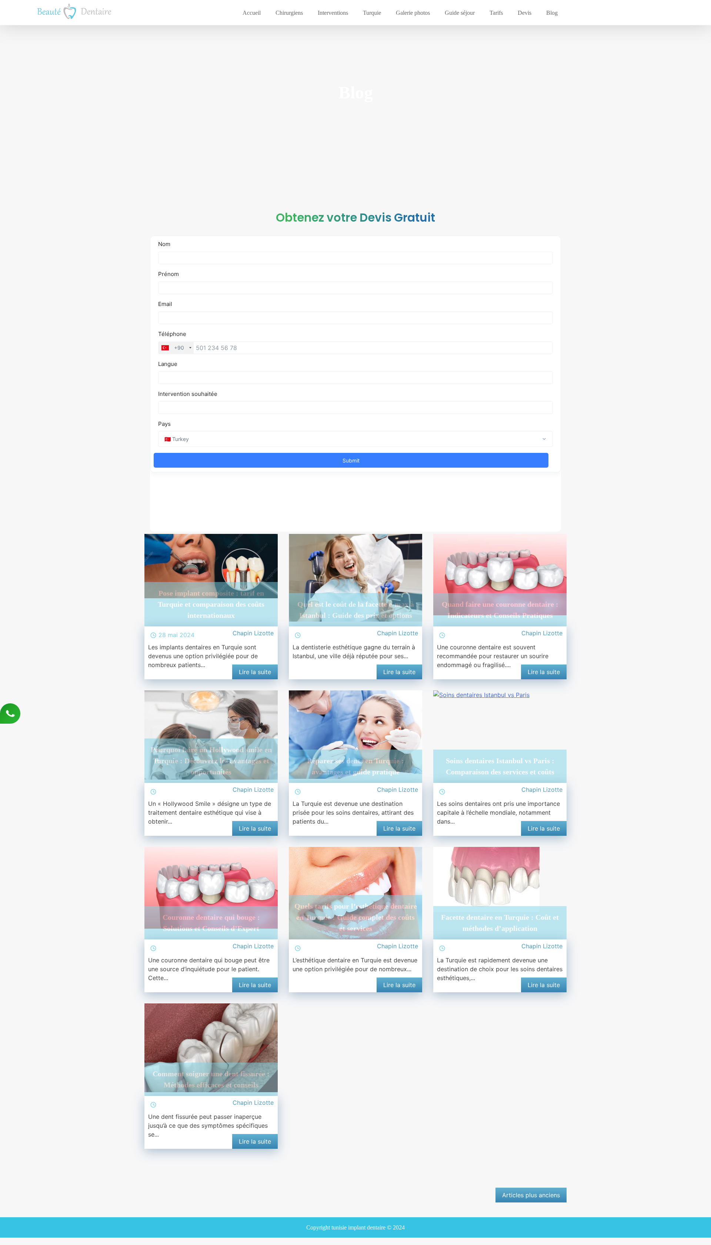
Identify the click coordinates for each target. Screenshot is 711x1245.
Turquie (372, 13)
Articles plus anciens (531, 1195)
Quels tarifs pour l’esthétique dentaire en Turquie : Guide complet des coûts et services (355, 917)
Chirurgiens (289, 13)
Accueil (252, 13)
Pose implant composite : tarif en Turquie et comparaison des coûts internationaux (211, 604)
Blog (552, 13)
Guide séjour (460, 13)
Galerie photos (413, 13)
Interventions (333, 13)
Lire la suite (255, 672)
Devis (524, 13)
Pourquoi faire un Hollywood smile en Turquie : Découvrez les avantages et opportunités (211, 761)
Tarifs (496, 13)
